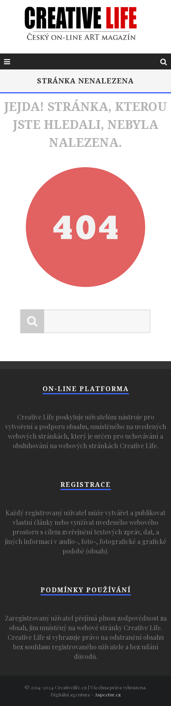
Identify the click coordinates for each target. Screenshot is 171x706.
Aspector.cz (108, 694)
